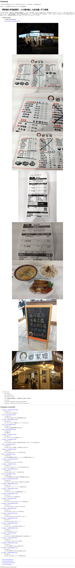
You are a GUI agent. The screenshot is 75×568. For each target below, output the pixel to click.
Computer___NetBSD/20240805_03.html (10, 527)
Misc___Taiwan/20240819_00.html (9, 424)
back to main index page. (7, 564)
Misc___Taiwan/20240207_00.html (9, 414)
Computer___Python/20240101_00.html (9, 537)
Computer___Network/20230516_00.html (10, 478)
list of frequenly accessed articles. (8, 562)
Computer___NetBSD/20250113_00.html (10, 488)
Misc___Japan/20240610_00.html (8, 444)
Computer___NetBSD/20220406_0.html (9, 552)
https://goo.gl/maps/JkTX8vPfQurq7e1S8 (12, 21)
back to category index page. (7, 559)
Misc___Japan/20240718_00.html (8, 454)
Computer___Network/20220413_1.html (10, 547)
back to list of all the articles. (7, 561)
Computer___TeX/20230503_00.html (9, 532)
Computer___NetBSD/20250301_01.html (10, 419)
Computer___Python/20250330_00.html (9, 513)
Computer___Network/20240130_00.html (10, 503)
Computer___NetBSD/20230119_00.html (10, 483)
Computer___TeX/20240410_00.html (9, 508)
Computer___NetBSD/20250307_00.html (10, 523)
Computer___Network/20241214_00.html (10, 458)
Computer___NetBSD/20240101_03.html (10, 542)
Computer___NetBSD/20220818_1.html (9, 518)
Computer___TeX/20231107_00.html (9, 434)
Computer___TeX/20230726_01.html (9, 463)
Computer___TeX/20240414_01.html (9, 439)
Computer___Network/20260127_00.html (10, 409)
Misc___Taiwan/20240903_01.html (9, 473)
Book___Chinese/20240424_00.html (9, 429)
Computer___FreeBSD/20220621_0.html (10, 493)
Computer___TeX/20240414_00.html (9, 498)
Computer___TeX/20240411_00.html (9, 449)
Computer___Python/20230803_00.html (9, 468)
